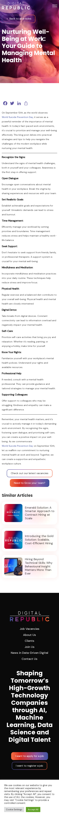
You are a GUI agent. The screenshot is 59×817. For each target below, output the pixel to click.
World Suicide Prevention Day (17, 117)
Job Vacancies (29, 629)
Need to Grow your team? (29, 483)
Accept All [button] (33, 809)
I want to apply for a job (29, 756)
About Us (29, 635)
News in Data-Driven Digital (29, 653)
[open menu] (54, 6)
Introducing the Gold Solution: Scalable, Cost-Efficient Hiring (39, 539)
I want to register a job (29, 765)
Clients (29, 641)
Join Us (29, 647)
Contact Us (29, 659)
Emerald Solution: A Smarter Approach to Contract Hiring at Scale (39, 513)
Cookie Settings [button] (14, 809)
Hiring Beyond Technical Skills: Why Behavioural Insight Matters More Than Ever (38, 566)
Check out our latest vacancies (29, 473)
